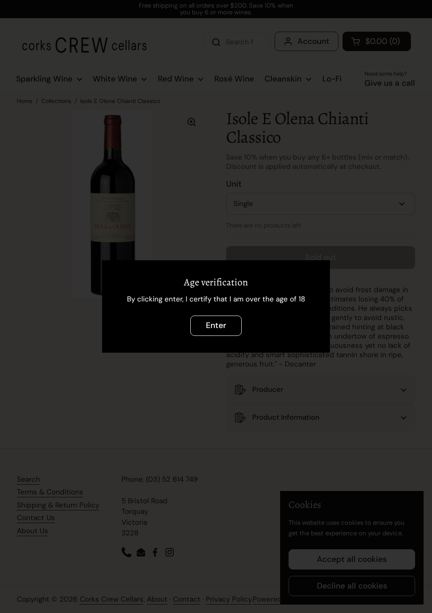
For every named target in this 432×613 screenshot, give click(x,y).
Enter (216, 325)
